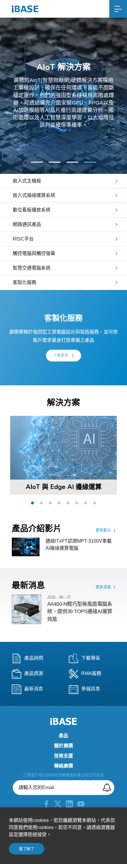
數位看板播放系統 (32, 209)
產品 (63, 735)
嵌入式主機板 (27, 180)
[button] (32, 162)
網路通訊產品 (27, 224)
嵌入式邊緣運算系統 (34, 195)
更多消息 (103, 587)
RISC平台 (23, 238)
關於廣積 (63, 746)
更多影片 (103, 530)
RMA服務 (91, 673)
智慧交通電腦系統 (32, 267)
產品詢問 (33, 658)
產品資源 (33, 673)
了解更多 (61, 355)
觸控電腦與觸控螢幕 (34, 253)
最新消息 (33, 689)
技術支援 (63, 756)
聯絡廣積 (63, 766)
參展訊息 (90, 689)
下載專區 (90, 658)
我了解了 (26, 849)
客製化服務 (24, 282)
